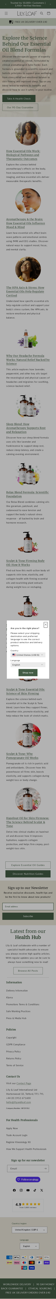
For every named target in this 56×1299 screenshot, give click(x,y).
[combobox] (26, 654)
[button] (45, 625)
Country (14, 650)
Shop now (28, 672)
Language (15, 660)
